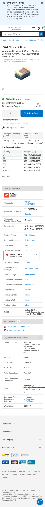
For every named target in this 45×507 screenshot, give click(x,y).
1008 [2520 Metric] (32, 268)
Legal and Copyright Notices (29, 471)
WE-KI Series (29, 235)
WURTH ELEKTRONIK (29, 203)
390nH (27, 245)
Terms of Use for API (27, 474)
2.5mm (27, 295)
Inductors (33, 40)
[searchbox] (20, 34)
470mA (27, 262)
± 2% (26, 280)
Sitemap (5, 477)
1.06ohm (28, 250)
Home (4, 40)
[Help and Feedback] (40, 502)
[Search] (41, 34)
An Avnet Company (9, 490)
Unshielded (29, 285)
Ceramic (27, 290)
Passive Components (17, 40)
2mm (26, 300)
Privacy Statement (9, 471)
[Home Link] (19, 28)
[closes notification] (42, 3)
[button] (3, 28)
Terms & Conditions (9, 474)
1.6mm (27, 305)
